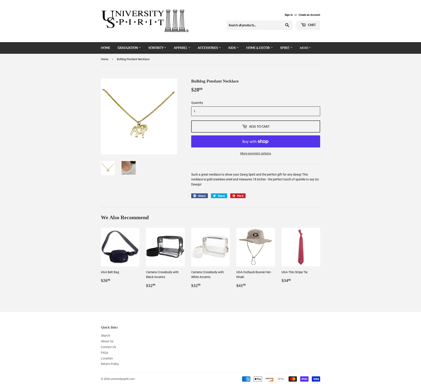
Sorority (156, 48)
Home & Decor (258, 48)
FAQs (104, 352)
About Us (107, 341)
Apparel (181, 48)
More (304, 48)
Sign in (289, 14)
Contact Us (108, 347)
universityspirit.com (123, 379)
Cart (311, 25)
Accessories (208, 48)
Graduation (128, 48)
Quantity (197, 102)
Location (107, 358)
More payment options (255, 153)
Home (105, 48)
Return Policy (110, 364)
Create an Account (309, 14)
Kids (232, 48)
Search (105, 335)
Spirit (285, 48)
